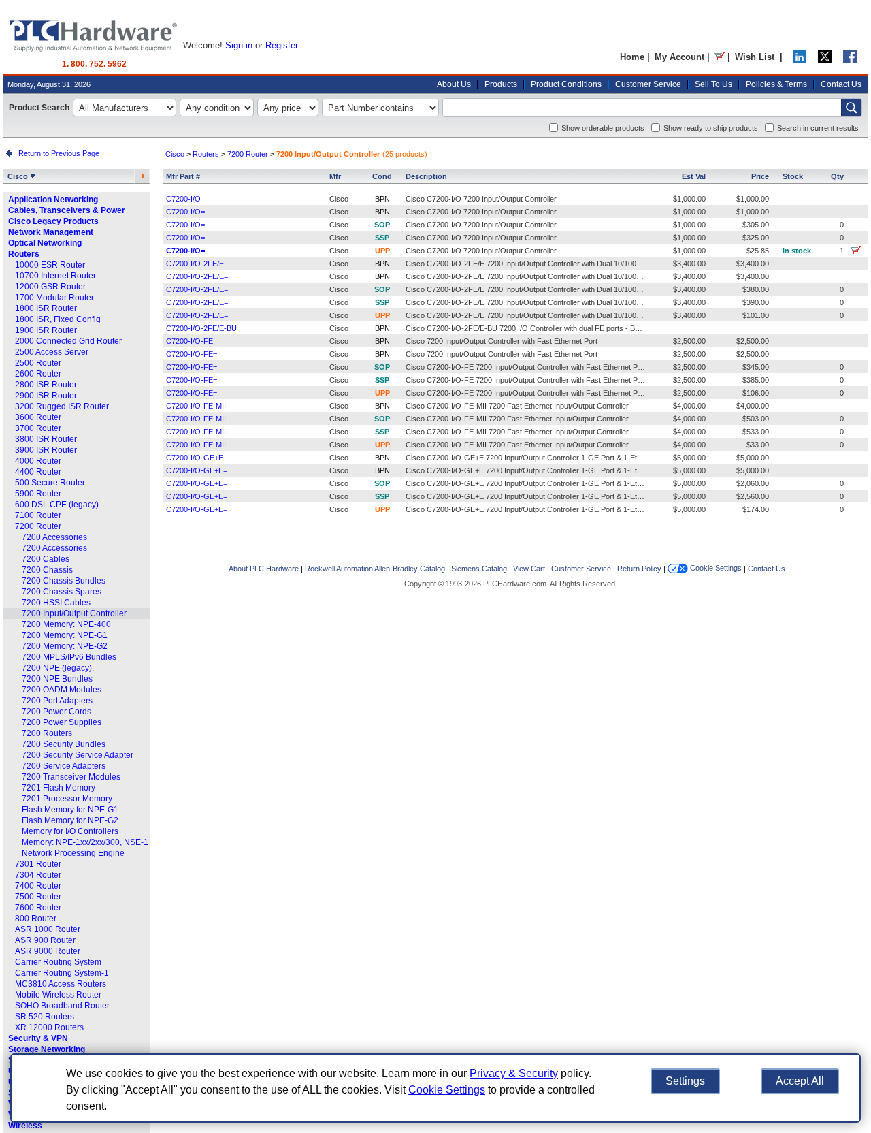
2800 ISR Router (46, 384)
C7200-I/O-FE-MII (196, 406)
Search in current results (818, 128)
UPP (382, 250)
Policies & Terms (776, 84)
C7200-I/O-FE (189, 341)
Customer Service (648, 84)
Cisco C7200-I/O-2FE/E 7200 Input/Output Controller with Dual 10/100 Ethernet (536, 263)
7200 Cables (45, 559)
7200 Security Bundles (63, 744)
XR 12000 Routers (49, 1027)
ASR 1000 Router (47, 929)
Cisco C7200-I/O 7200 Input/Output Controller (481, 199)
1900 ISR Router (46, 330)
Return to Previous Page (56, 153)
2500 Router (38, 363)
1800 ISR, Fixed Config (58, 319)
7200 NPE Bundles (57, 679)
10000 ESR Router (50, 265)
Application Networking (53, 199)
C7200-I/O (183, 199)
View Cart (529, 568)
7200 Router (38, 526)
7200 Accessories (54, 537)
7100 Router (38, 515)
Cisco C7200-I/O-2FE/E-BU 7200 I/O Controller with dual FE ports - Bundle (529, 328)
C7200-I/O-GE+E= (196, 470)
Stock (793, 176)
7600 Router (38, 907)
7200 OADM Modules (61, 690)
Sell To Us (713, 84)
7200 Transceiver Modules (71, 777)
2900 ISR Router (46, 395)
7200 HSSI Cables (56, 602)
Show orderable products (602, 128)
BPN (382, 199)
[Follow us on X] (825, 60)
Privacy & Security (514, 1073)
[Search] (851, 107)
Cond (382, 176)
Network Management (50, 232)
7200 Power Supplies (61, 722)
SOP (382, 225)
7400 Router (38, 886)
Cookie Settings (715, 568)
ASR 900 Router (45, 940)
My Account (679, 57)
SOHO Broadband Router (62, 1005)
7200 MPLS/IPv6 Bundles (69, 657)
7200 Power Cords (56, 711)
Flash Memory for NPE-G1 (70, 809)
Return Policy (639, 568)
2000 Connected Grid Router (68, 341)
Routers (23, 254)
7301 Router (38, 864)
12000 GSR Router (50, 286)
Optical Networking (45, 243)
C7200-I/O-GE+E (194, 457)
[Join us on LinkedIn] (799, 60)
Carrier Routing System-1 (62, 973)
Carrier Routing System (58, 962)
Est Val (694, 176)
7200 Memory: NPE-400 (66, 624)
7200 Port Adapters (57, 700)
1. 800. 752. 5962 (94, 64)
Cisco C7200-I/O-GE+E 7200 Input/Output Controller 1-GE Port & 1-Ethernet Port (540, 457)
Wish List (754, 57)
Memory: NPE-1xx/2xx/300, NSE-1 (85, 842)
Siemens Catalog (479, 568)
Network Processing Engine (73, 853)
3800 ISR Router (46, 439)
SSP (382, 238)
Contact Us (841, 84)
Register (281, 45)
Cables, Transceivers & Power (66, 210)
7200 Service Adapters (63, 766)
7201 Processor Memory (67, 798)
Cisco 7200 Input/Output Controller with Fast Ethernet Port (501, 341)
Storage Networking (46, 1049)
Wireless (25, 1125)
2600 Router (38, 374)
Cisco (18, 176)
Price (760, 176)
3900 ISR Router (46, 450)
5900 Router (38, 493)
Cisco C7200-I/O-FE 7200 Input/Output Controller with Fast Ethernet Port (526, 367)
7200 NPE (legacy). (58, 668)
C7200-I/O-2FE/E (195, 263)
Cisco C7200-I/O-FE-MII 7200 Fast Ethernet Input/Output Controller (517, 406)
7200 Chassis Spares (61, 591)
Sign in (238, 45)
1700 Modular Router (54, 297)
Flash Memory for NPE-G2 (70, 820)
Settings (685, 1081)
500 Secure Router (50, 483)
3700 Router (38, 428)
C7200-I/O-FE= (191, 354)
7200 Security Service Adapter (77, 755)
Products (500, 84)
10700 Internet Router (55, 276)
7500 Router (38, 896)
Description (426, 176)
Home (632, 57)
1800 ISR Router (46, 308)
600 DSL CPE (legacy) (57, 504)
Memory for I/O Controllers (70, 831)
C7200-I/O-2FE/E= (197, 276)
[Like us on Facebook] (850, 60)
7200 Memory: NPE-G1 (65, 635)
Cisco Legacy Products (53, 221)
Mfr (335, 176)
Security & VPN (38, 1038)
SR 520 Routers (44, 1016)
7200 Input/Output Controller (74, 613)
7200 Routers (47, 733)
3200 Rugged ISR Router (62, 406)
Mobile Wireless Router (58, 995)
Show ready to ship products (710, 128)
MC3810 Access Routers (60, 984)
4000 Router (38, 461)
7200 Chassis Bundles (63, 581)
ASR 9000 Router (47, 951)
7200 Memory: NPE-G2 (65, 646)
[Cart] (719, 57)
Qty (837, 176)
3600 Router (38, 417)
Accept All (800, 1081)
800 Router (35, 918)
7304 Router (38, 875)
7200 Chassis (47, 570)
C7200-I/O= (185, 212)
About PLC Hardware (264, 568)
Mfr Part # (183, 176)
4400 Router (38, 472)
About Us (454, 84)
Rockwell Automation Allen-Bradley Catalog (375, 568)
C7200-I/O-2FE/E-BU (201, 328)
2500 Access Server (51, 352)
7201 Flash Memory (58, 788)
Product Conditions (566, 84)
